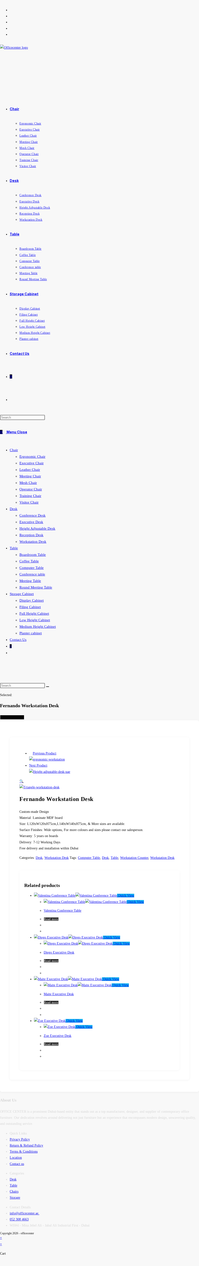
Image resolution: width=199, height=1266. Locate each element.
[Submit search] (47, 686)
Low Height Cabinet (34, 620)
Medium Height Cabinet (37, 627)
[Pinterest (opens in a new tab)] (11, 16)
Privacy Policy (20, 1139)
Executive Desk (31, 522)
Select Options (12, 717)
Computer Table (31, 568)
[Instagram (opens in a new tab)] (11, 22)
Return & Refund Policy (26, 1145)
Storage (15, 1197)
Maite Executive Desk (59, 994)
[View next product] (49, 765)
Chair (14, 450)
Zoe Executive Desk (57, 1036)
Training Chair (30, 496)
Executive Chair (31, 463)
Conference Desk (32, 515)
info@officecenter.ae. (24, 1213)
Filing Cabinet (30, 607)
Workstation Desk (32, 542)
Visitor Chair (29, 502)
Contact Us (18, 640)
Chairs (14, 1191)
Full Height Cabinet (34, 613)
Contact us (17, 1164)
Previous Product (44, 753)
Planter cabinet (30, 633)
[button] (21, 781)
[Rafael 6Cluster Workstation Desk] (47, 759)
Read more (51, 919)
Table (14, 548)
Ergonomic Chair (32, 456)
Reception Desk (31, 535)
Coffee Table (29, 561)
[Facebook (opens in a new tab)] (11, 10)
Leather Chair (29, 470)
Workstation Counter (134, 858)
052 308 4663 (19, 1219)
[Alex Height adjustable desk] (49, 772)
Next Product (38, 765)
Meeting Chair (30, 476)
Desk (13, 509)
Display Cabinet (31, 600)
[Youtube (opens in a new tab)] (11, 28)
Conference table (32, 574)
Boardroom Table (32, 555)
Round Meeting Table (35, 587)
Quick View (125, 895)
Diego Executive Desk (59, 952)
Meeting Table (30, 581)
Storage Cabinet (22, 594)
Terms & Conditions (24, 1151)
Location (16, 1157)
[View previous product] (30, 753)
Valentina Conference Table (62, 910)
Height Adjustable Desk (37, 528)
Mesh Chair (28, 483)
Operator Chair (30, 489)
